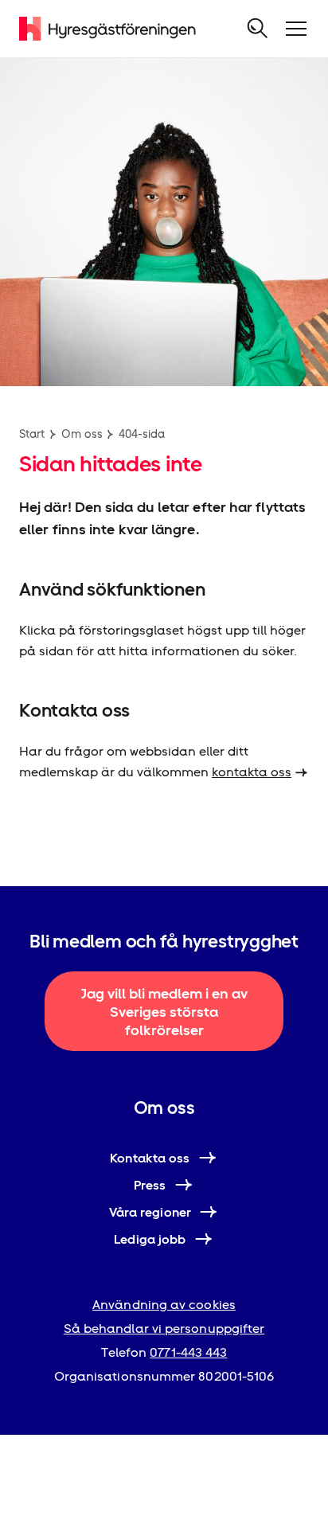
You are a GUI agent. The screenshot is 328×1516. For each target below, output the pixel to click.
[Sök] (258, 28)
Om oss (82, 434)
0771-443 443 (188, 1352)
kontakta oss (251, 772)
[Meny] (296, 28)
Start (32, 434)
